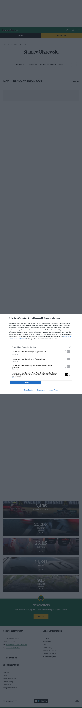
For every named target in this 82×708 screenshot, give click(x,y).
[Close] (78, 318)
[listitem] (41, 347)
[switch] (67, 351)
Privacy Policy (53, 390)
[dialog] (41, 354)
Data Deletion (29, 390)
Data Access (41, 390)
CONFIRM (26, 382)
